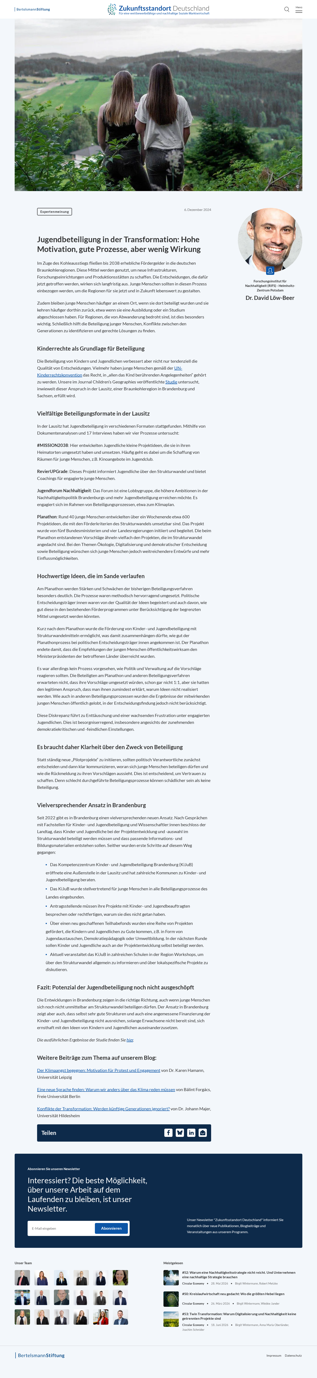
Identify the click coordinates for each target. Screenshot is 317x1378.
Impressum (274, 1355)
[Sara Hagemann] (100, 1277)
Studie (171, 381)
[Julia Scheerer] (22, 1317)
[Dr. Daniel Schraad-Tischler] (61, 1317)
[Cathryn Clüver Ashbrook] (22, 1277)
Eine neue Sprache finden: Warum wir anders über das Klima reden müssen (106, 1089)
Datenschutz (293, 1355)
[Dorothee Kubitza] (120, 1277)
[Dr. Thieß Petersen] (81, 1297)
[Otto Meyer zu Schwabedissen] (42, 1297)
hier (130, 1039)
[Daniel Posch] (100, 1297)
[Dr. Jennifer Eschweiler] (42, 1277)
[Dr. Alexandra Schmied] (42, 1317)
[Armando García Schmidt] (81, 1277)
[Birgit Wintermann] (100, 1317)
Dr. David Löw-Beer (270, 297)
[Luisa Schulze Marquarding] (81, 1317)
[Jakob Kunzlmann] (22, 1297)
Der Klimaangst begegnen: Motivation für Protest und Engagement (98, 1070)
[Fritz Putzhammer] (120, 1297)
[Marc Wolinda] (120, 1317)
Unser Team (23, 1263)
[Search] (286, 9)
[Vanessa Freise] (61, 1277)
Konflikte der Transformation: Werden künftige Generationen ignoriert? (103, 1108)
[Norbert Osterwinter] (61, 1297)
